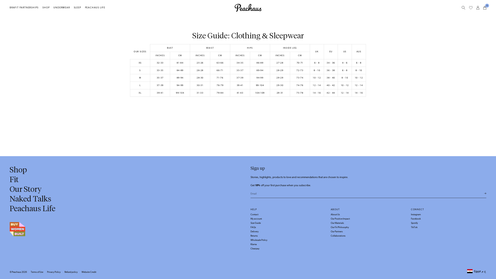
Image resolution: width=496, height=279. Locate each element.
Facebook (416, 218)
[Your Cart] (484, 7)
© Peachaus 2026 (18, 272)
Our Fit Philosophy (340, 227)
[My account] (477, 7)
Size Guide (256, 223)
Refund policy (71, 272)
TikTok (414, 227)
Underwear (61, 7)
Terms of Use (37, 272)
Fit (14, 179)
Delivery (255, 231)
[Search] (463, 7)
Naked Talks (30, 198)
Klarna (254, 244)
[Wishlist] (471, 7)
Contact (254, 214)
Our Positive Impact (340, 218)
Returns (254, 235)
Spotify (414, 223)
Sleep (77, 7)
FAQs (253, 227)
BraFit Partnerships (24, 7)
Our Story (26, 189)
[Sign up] (485, 193)
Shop (46, 7)
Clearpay (255, 248)
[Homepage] (248, 8)
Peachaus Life (95, 7)
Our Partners (337, 231)
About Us (335, 214)
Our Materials (337, 223)
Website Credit (89, 272)
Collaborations (338, 235)
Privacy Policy (54, 272)
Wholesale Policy (259, 240)
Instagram (416, 214)
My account (256, 218)
